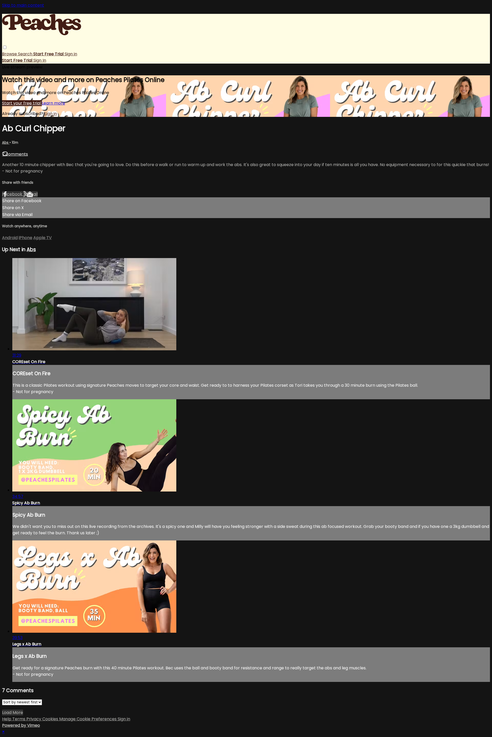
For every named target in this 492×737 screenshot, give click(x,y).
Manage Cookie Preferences (88, 719)
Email (32, 194)
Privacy (34, 719)
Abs (5, 142)
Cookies (50, 719)
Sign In (39, 60)
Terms (19, 719)
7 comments (15, 154)
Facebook (12, 194)
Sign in (71, 54)
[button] (4, 47)
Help (7, 719)
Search (25, 54)
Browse (10, 54)
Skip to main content (23, 5)
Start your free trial (22, 103)
